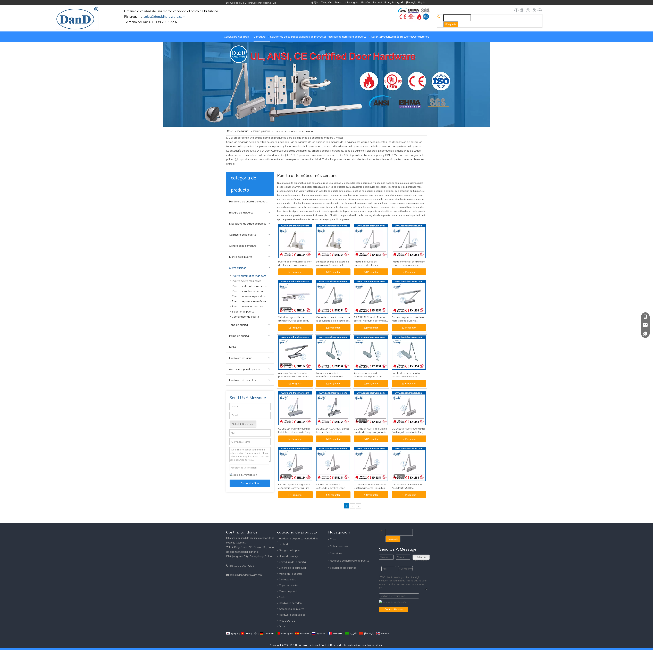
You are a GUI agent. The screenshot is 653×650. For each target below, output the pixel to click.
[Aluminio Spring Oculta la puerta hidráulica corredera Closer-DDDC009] (295, 352)
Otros (282, 626)
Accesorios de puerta (291, 609)
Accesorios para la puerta (244, 369)
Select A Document (243, 424)
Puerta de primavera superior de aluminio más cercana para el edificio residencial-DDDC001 (295, 263)
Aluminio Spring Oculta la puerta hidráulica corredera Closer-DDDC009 (293, 375)
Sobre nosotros (339, 546)
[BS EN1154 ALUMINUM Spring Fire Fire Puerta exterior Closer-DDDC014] (333, 408)
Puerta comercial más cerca (248, 306)
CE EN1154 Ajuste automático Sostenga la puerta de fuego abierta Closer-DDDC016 (408, 430)
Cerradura (336, 553)
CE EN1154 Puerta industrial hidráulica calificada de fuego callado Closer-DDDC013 (295, 430)
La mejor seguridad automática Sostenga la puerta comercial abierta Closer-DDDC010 (330, 375)
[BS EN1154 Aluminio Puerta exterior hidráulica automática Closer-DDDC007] (371, 296)
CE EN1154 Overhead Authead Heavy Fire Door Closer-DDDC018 (330, 486)
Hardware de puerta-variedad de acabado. (251, 201)
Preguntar (297, 272)
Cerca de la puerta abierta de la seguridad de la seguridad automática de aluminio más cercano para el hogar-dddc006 (333, 319)
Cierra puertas (237, 267)
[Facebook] (534, 10)
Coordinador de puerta (245, 316)
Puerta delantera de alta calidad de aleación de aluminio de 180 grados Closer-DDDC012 (406, 375)
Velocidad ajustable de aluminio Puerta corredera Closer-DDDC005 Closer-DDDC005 (293, 319)
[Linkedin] (522, 10)
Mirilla (232, 347)
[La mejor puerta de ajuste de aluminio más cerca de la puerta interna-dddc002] (333, 240)
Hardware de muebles (242, 380)
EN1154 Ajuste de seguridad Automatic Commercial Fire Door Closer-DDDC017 (294, 486)
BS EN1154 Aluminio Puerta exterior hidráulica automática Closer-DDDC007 (371, 319)
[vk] (539, 10)
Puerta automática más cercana (251, 275)
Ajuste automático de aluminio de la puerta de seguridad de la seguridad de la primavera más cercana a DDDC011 (370, 375)
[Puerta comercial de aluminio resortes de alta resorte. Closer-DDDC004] (409, 240)
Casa (333, 539)
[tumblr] (516, 10)
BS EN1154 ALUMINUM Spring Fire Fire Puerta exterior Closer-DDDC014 (332, 430)
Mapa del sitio (375, 645)
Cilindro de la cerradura (242, 245)
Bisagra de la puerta (241, 212)
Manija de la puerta (240, 256)
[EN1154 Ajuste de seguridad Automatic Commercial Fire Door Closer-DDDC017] (295, 463)
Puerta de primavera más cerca (251, 301)
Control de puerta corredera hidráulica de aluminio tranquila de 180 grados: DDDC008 (408, 319)
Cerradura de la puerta (242, 234)
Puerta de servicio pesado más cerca (253, 296)
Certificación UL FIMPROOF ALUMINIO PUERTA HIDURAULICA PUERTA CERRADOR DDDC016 (407, 486)
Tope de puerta (238, 324)
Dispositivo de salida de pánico (247, 223)
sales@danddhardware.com (246, 575)
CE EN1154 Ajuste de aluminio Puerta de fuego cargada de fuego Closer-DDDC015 (371, 430)
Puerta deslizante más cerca (249, 286)
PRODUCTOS (287, 620)
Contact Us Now (250, 483)
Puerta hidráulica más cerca (248, 291)
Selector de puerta (243, 311)
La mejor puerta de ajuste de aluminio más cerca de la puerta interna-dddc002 (332, 263)
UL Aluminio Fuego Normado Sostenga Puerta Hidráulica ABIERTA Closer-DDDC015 (370, 486)
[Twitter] (528, 10)
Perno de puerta (239, 336)
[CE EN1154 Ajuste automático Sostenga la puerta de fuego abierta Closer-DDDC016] (409, 408)
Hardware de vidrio (240, 358)
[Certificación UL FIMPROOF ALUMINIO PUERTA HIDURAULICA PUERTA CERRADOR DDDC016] (409, 463)
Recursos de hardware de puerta (349, 560)
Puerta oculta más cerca (246, 281)
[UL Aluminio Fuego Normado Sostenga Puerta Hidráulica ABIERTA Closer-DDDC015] (371, 463)
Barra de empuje (289, 556)
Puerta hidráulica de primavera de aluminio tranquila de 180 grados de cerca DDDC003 (369, 263)
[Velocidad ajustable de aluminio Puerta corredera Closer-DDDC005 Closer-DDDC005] (295, 296)
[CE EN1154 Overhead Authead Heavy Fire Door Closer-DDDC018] (333, 463)
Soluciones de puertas (343, 567)
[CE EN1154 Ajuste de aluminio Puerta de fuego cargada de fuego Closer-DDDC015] (371, 408)
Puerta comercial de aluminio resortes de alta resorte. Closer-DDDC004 (408, 263)
